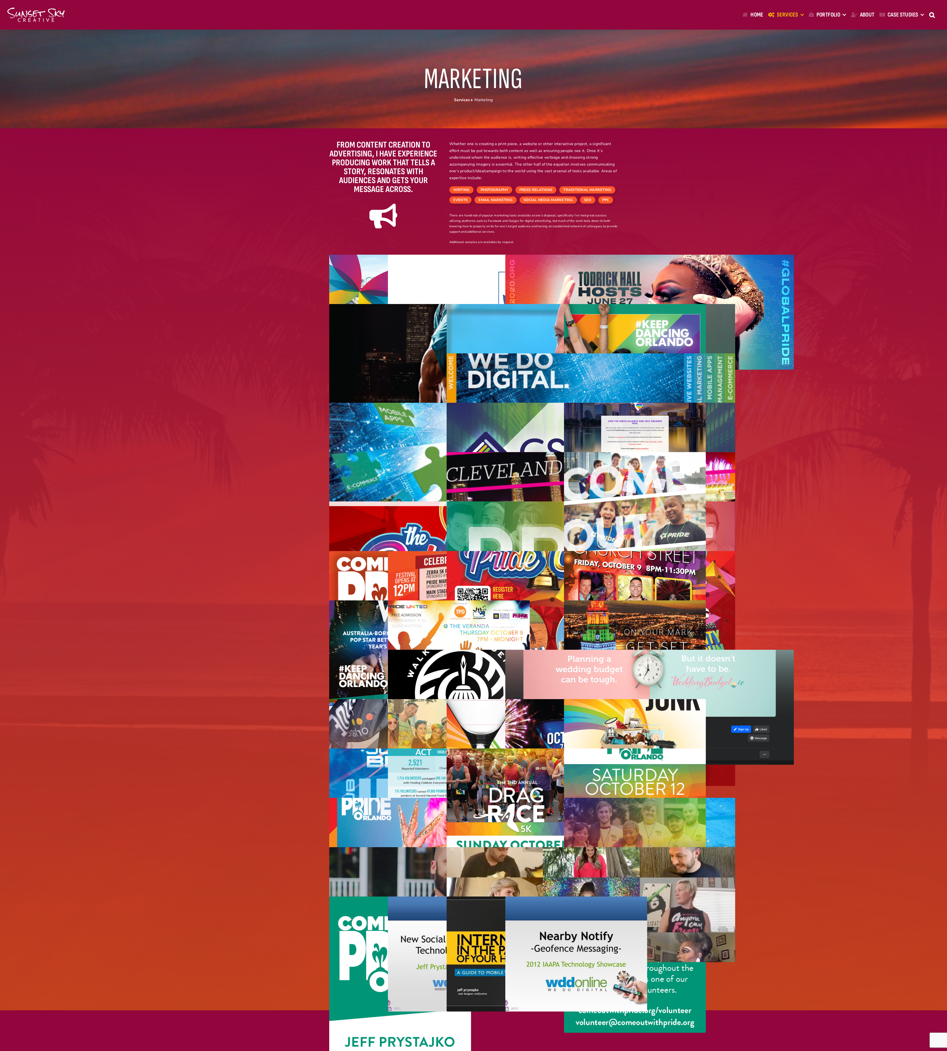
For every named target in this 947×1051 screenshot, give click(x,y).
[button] (932, 15)
